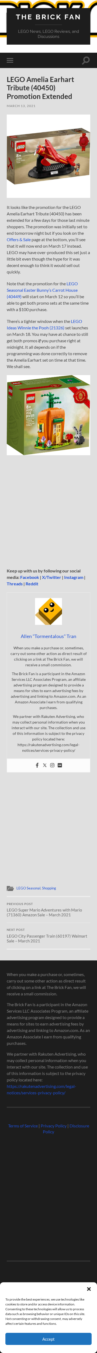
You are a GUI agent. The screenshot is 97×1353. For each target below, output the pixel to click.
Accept (48, 1339)
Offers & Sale (19, 239)
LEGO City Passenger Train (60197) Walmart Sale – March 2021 (47, 935)
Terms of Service (23, 1125)
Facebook (29, 577)
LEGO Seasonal (28, 888)
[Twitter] (44, 765)
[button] (89, 1289)
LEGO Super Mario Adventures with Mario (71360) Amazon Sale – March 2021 (44, 909)
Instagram (73, 577)
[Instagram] (52, 765)
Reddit (32, 583)
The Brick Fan (48, 17)
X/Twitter (51, 577)
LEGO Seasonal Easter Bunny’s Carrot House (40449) (42, 290)
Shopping (49, 888)
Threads (15, 583)
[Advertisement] (48, 511)
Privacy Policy (54, 1125)
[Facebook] (37, 765)
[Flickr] (59, 765)
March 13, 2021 (21, 106)
